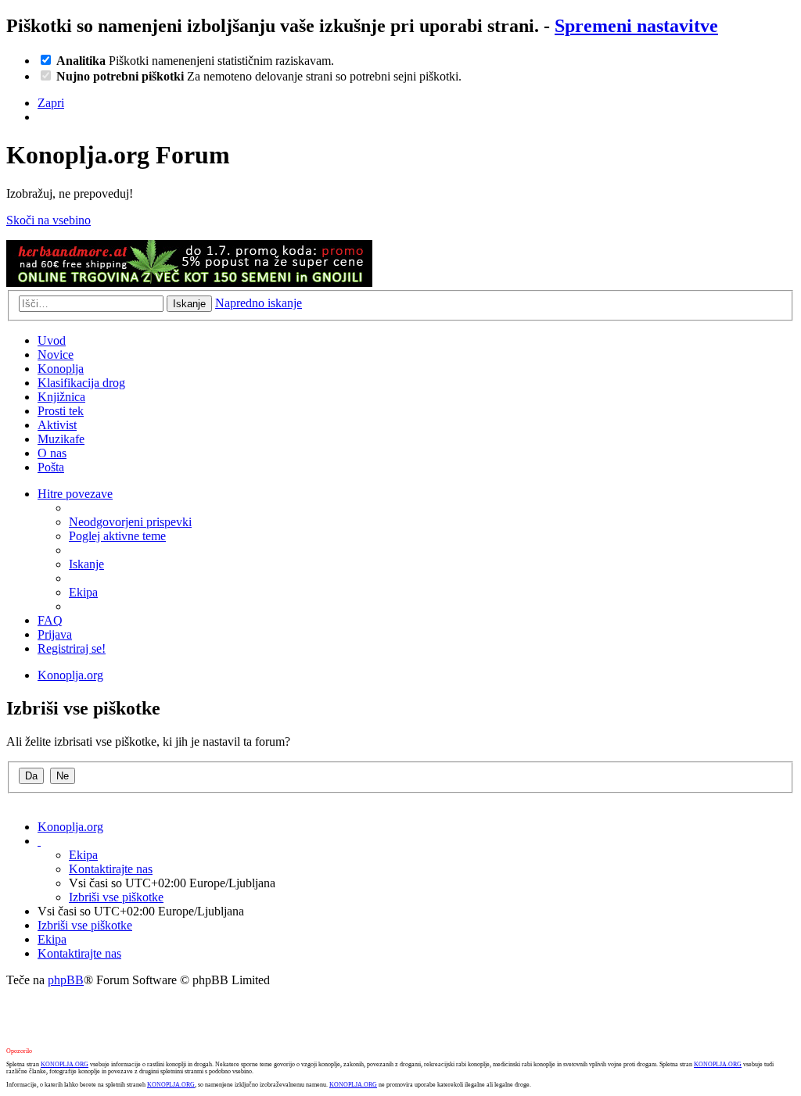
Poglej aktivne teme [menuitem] (117, 536)
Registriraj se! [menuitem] (72, 648)
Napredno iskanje (258, 303)
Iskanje (189, 304)
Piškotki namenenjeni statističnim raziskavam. (195, 60)
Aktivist (57, 425)
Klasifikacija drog (81, 382)
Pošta (51, 467)
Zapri (51, 102)
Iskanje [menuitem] (86, 564)
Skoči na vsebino (48, 220)
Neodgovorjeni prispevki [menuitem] (130, 521)
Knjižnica (61, 396)
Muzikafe (61, 439)
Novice (56, 354)
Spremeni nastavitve (636, 26)
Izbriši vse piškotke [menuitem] (116, 897)
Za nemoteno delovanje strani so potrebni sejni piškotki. (259, 76)
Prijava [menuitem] (55, 634)
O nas (52, 453)
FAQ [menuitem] (50, 620)
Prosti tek (61, 410)
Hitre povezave (75, 493)
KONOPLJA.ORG (64, 1064)
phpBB (66, 980)
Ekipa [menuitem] (83, 592)
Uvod (52, 340)
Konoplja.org (70, 675)
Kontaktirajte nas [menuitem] (111, 869)
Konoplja (61, 368)
